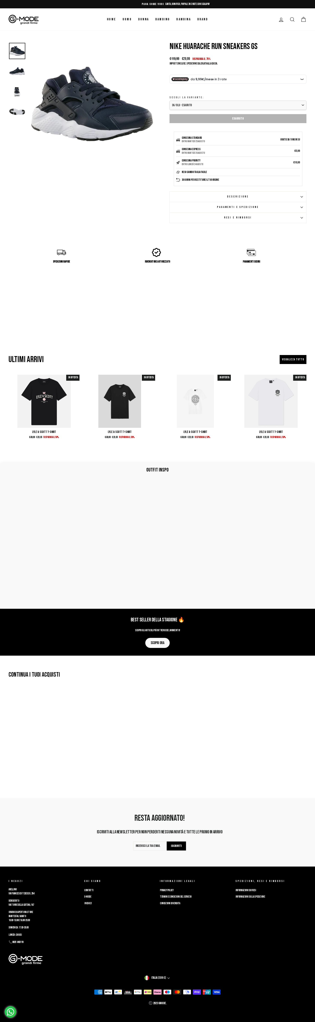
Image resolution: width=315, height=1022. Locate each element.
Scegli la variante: (187, 97)
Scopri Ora (157, 643)
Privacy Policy (166, 890)
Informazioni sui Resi (246, 890)
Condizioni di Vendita (170, 903)
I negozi (88, 903)
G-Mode (87, 896)
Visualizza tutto (293, 359)
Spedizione (191, 63)
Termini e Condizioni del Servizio (176, 896)
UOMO (127, 19)
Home (111, 19)
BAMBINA (183, 19)
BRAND (202, 19)
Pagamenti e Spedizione (238, 207)
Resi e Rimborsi (238, 217)
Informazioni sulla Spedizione (250, 896)
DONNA (143, 19)
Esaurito (238, 118)
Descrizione (238, 196)
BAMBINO (162, 19)
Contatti (88, 890)
